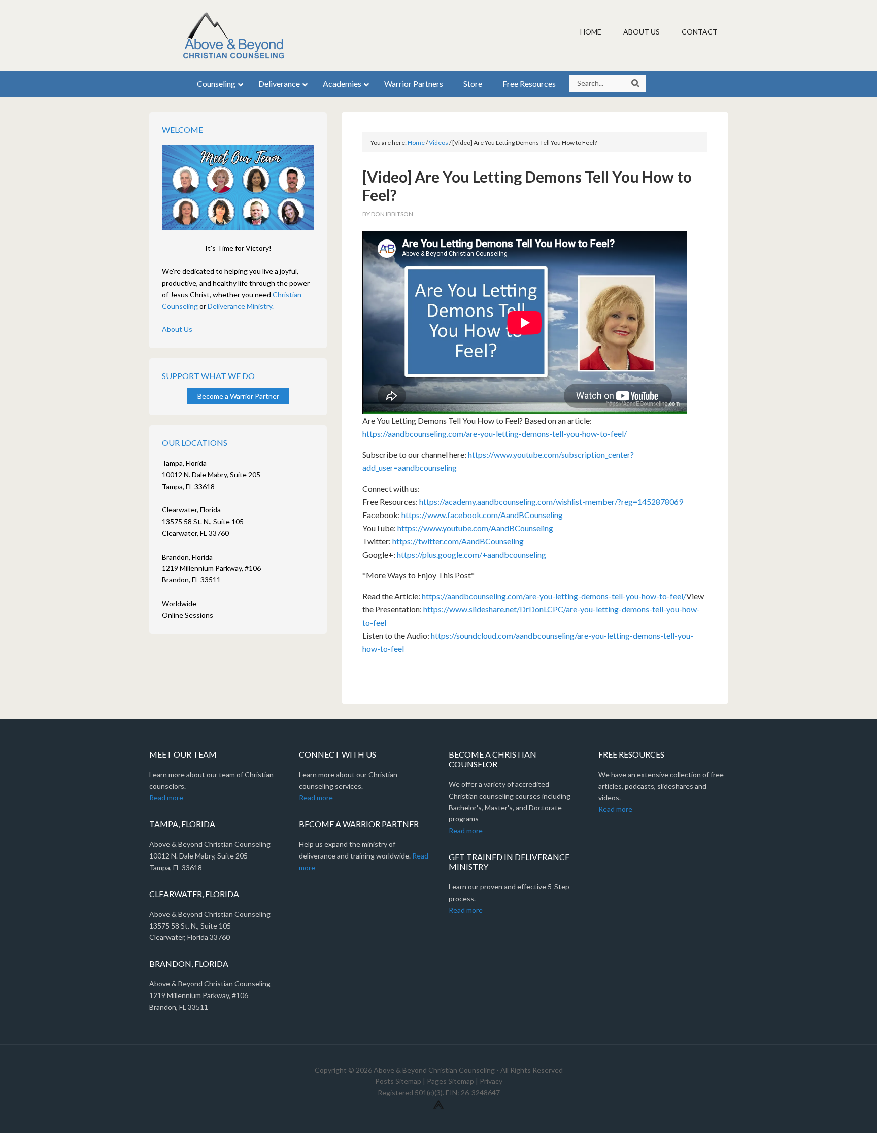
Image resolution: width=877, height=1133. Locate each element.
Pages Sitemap (450, 1081)
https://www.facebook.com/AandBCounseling (482, 515)
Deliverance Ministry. (241, 306)
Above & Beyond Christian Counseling (235, 35)
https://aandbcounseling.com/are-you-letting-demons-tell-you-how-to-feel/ (494, 433)
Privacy (491, 1081)
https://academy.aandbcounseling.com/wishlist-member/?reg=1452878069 (551, 501)
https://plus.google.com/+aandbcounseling (471, 554)
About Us (177, 329)
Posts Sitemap (398, 1081)
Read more (166, 797)
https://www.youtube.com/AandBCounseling (475, 528)
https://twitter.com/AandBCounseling (458, 541)
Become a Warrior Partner (238, 396)
